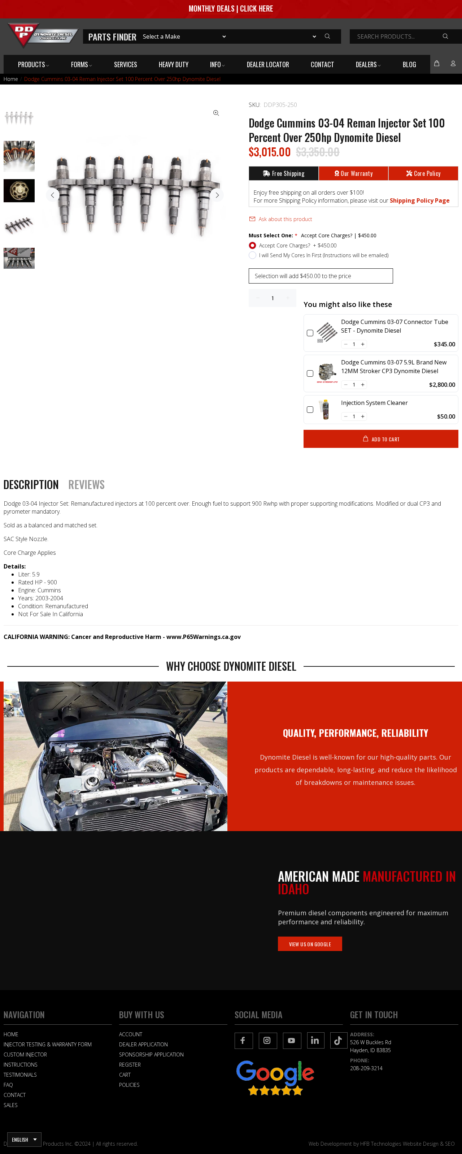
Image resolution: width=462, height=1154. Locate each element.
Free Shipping (288, 173)
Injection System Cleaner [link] (374, 403)
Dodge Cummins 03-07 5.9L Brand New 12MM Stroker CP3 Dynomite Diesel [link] (393, 366)
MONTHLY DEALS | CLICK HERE (231, 8)
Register (130, 1064)
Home (11, 78)
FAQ (8, 1084)
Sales (11, 1105)
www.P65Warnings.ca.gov (203, 637)
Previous (53, 195)
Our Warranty (356, 173)
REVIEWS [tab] (86, 484)
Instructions (21, 1064)
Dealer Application (143, 1044)
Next (217, 195)
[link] (327, 333)
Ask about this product (285, 219)
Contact (15, 1095)
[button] (345, 344)
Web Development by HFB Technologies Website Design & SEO (382, 1143)
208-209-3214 (366, 1068)
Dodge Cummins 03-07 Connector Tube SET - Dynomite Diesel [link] (394, 326)
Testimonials (20, 1074)
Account (130, 1034)
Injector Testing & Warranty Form (48, 1044)
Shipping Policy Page (420, 200)
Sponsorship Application (151, 1054)
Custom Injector (25, 1054)
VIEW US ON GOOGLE (310, 944)
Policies (129, 1084)
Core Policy (427, 173)
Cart (125, 1074)
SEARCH (450, 36)
